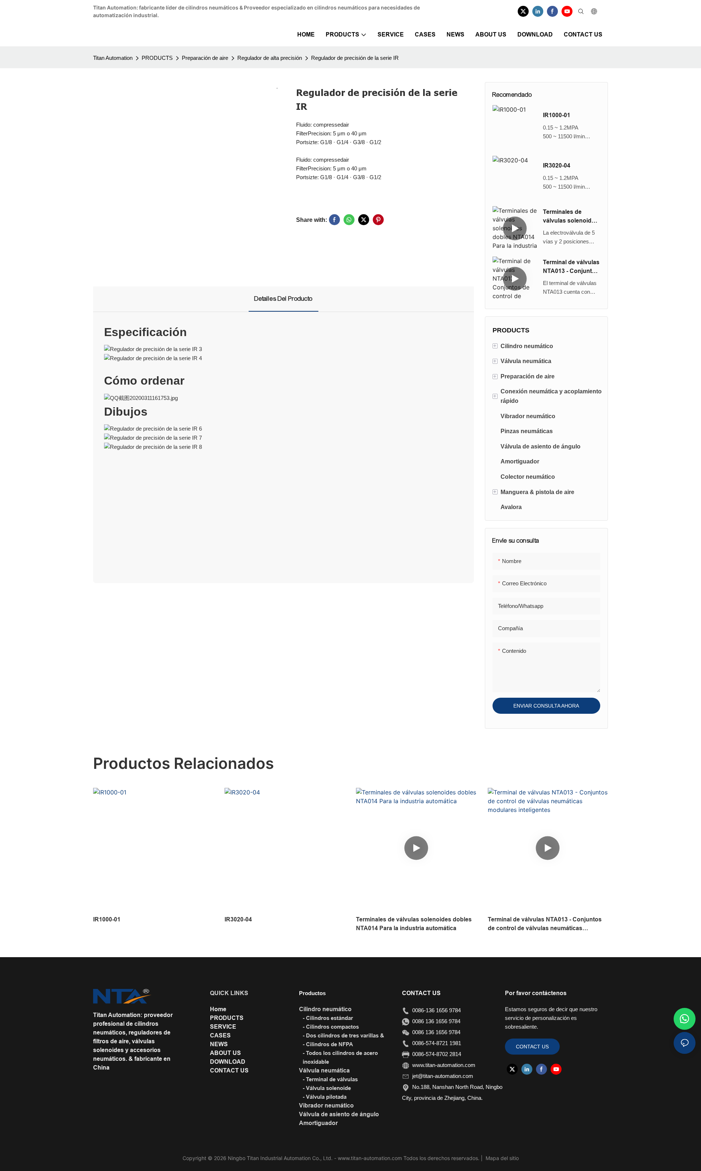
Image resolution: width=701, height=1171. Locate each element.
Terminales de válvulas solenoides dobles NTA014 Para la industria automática (571, 217)
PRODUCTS (157, 58)
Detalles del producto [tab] (283, 299)
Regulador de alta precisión (269, 58)
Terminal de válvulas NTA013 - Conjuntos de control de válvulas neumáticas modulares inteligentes (571, 267)
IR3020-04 (556, 165)
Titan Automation (113, 58)
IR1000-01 (556, 115)
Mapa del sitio (501, 1158)
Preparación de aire (205, 58)
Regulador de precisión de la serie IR (355, 58)
